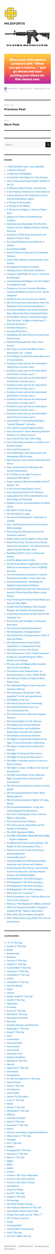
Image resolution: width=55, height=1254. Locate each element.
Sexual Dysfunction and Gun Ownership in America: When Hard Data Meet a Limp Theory (28, 592)
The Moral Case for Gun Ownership (24, 703)
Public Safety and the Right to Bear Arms (27, 538)
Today (10, 1222)
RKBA (10, 1164)
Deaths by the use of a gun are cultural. (26, 299)
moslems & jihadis (16, 1118)
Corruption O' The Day (18, 975)
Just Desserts (13, 1089)
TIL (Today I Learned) (18, 1218)
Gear (9, 1035)
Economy (11, 1007)
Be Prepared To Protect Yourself (23, 267)
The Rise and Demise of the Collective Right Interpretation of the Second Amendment (26, 778)
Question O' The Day (17, 1154)
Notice (10, 1128)
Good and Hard (14, 1043)
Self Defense (13, 1186)
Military (11, 1114)
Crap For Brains (14, 985)
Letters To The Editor (18, 1096)
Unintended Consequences (20, 1229)
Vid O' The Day (14, 1232)
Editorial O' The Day (17, 1014)
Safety (10, 1168)
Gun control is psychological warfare (25, 428)
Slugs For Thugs (15, 1189)
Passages (11, 1139)
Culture (10, 993)
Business (11, 957)
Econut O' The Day (16, 1010)
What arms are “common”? (21, 893)
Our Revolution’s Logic (18, 513)
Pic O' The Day (14, 1143)
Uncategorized (14, 1225)
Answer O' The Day (16, 946)
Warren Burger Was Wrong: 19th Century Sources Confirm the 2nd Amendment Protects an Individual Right (27, 871)
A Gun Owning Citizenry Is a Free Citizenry (28, 191)
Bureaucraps (13, 953)
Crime (10, 989)
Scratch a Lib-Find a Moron (21, 1179)
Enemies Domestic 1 (17, 324)
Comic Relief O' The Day (19, 967)
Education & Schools (17, 1018)
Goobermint (13, 1039)
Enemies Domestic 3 (17, 331)
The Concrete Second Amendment (24, 628)
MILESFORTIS (14, 23)
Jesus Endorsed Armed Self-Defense (25, 492)
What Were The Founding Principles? (25, 914)
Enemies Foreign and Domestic (22, 1025)
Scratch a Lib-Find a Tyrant (21, 1182)
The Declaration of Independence (24, 632)
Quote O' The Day (16, 1157)
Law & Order (13, 1093)
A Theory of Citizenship (19, 202)
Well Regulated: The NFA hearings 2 (25, 882)
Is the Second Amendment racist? (24, 488)
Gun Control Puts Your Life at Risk (24, 438)
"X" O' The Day (14, 942)
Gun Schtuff (13, 1050)
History (10, 1064)
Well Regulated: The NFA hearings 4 (25, 889)
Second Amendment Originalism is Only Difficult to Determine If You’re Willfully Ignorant (27, 567)
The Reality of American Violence (23, 735)
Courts (10, 978)
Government (13, 1046)
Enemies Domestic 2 (17, 327)
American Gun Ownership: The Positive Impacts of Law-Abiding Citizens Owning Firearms (27, 227)
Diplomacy (12, 1003)
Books (10, 950)
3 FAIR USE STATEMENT (19, 174)
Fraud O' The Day (15, 1032)
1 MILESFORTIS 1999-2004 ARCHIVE (25, 166)
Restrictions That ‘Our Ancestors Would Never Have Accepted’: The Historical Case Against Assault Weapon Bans (28, 546)
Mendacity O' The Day (18, 1111)
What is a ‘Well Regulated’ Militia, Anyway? (29, 903)
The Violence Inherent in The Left (24, 1207)
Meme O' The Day (16, 1107)
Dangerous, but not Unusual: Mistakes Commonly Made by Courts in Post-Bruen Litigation (28, 292)
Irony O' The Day (15, 1086)
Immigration (13, 1075)
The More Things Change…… (21, 1204)
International (13, 1082)
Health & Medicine (16, 1057)
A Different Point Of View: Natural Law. (26, 188)
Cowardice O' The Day (18, 982)
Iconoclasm (12, 1071)
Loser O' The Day (15, 1100)
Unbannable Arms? (16, 857)
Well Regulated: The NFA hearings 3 (25, 886)
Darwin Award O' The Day (20, 996)
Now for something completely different (27, 1132)
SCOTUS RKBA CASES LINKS (21, 560)
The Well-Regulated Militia (20, 832)
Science (10, 1171)
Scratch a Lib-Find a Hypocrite (22, 1175)
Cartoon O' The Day (17, 960)
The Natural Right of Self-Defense (24, 721)
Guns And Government (18, 449)
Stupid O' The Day (16, 1196)
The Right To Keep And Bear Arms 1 (25, 753)
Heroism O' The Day (17, 1061)
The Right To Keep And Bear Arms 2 (25, 757)
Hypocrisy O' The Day (18, 1068)
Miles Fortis (12, 89)
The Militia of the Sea (18, 699)
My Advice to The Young (19, 510)
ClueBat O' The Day (16, 964)
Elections (11, 1021)
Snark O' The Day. (16, 1193)
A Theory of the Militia (18, 206)
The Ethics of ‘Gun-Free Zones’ (23, 649)
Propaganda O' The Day (19, 1150)
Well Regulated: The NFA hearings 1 (25, 878)
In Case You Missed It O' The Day (23, 1078)
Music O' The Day (15, 1121)
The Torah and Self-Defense (21, 821)
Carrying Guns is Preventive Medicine (26, 270)
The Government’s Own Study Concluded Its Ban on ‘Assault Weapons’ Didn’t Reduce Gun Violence (28, 657)
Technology (13, 1200)
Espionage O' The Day (18, 1028)
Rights (10, 1161)
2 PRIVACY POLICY (16, 170)
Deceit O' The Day (16, 1000)
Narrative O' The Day (17, 1125)
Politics (10, 1146)
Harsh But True (14, 1053)
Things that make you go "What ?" (24, 1214)
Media (10, 1103)
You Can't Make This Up (19, 1236)
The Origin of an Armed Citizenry (23, 725)
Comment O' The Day (18, 971)
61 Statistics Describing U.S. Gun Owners (27, 177)
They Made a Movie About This (22, 1211)
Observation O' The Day (19, 1136)
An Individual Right (16, 249)
